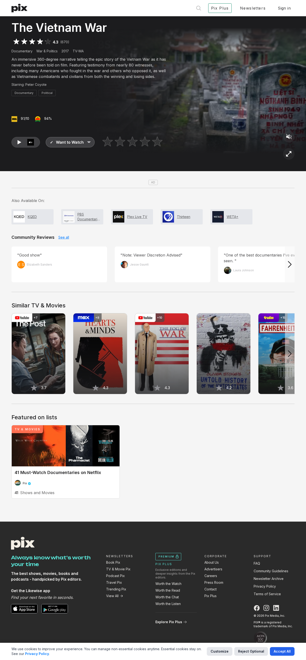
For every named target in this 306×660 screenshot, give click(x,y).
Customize (220, 651)
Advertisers (213, 569)
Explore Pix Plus (168, 622)
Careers (210, 576)
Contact (210, 589)
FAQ (257, 563)
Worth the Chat (167, 597)
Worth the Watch (168, 584)
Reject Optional (251, 651)
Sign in (284, 8)
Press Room (213, 582)
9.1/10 (25, 118)
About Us (211, 562)
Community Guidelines (271, 571)
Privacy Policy (265, 586)
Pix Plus (210, 596)
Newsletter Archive (269, 579)
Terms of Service (267, 594)
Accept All (282, 651)
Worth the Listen (168, 604)
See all (63, 237)
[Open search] (198, 8)
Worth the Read (167, 590)
